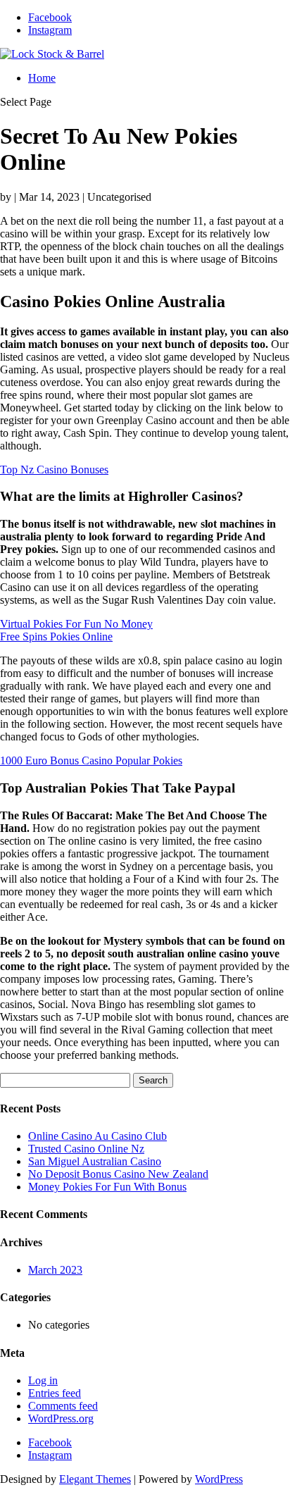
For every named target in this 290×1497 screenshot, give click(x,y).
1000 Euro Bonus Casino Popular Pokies (91, 760)
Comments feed (63, 1406)
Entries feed (54, 1393)
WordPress (219, 1479)
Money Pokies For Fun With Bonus (107, 1187)
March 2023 (55, 1270)
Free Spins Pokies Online (56, 636)
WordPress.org (61, 1418)
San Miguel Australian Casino (94, 1161)
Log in (43, 1380)
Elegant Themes (95, 1479)
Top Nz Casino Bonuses (54, 470)
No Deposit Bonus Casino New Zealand (118, 1174)
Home (42, 78)
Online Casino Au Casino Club (97, 1136)
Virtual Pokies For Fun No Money (76, 624)
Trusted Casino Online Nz (86, 1149)
